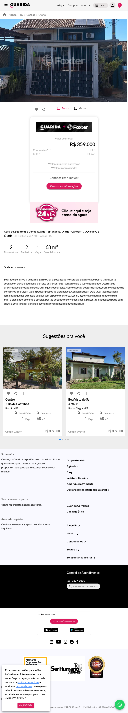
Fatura (103, 5)
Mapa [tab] (82, 108)
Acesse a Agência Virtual (64, 621)
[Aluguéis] (79, 526)
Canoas (30, 14)
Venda (12, 14)
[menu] (6, 5)
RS (21, 14)
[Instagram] (65, 642)
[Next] (123, 60)
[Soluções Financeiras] (94, 558)
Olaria (42, 14)
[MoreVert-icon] (23, 393)
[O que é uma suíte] (50, 150)
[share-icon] (43, 109)
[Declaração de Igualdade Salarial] (109, 490)
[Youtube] (58, 642)
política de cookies (28, 682)
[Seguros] (79, 550)
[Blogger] (72, 642)
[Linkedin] (51, 642)
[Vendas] (78, 534)
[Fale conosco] (120, 705)
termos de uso (24, 686)
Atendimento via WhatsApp (85, 586)
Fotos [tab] (65, 108)
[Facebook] (77, 642)
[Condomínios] (85, 542)
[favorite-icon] (36, 109)
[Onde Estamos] (120, 5)
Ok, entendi (25, 705)
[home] (20, 5)
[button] (85, 5)
